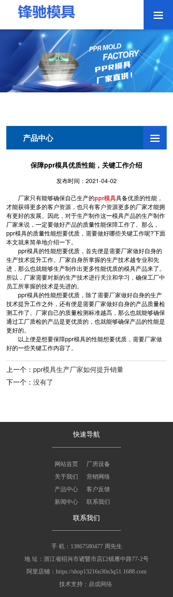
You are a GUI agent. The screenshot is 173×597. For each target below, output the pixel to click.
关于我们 (66, 476)
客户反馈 (98, 488)
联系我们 (98, 501)
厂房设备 (98, 463)
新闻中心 (66, 501)
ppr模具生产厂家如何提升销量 (78, 369)
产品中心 (66, 488)
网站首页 (66, 463)
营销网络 (98, 476)
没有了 (43, 382)
